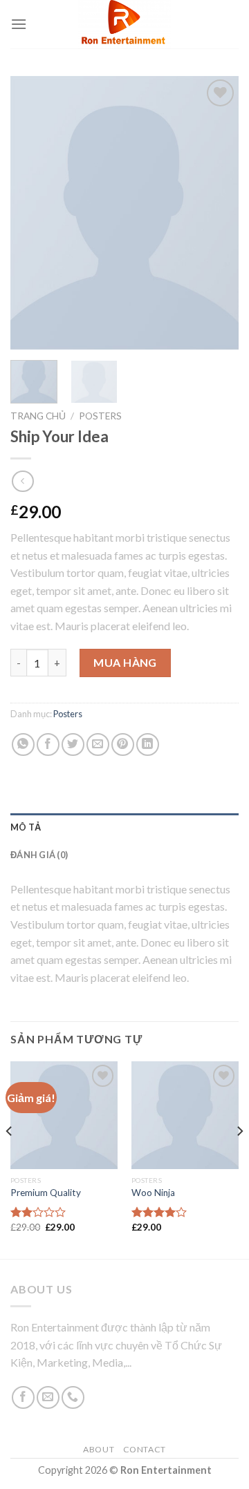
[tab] (124, 827)
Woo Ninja (153, 1192)
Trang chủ (38, 415)
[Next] (216, 212)
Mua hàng (125, 662)
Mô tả (25, 827)
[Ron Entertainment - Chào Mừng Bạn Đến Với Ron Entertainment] (125, 24)
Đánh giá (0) (39, 854)
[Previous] (32, 212)
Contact (144, 1449)
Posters (100, 415)
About (98, 1449)
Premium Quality (45, 1192)
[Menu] (18, 24)
